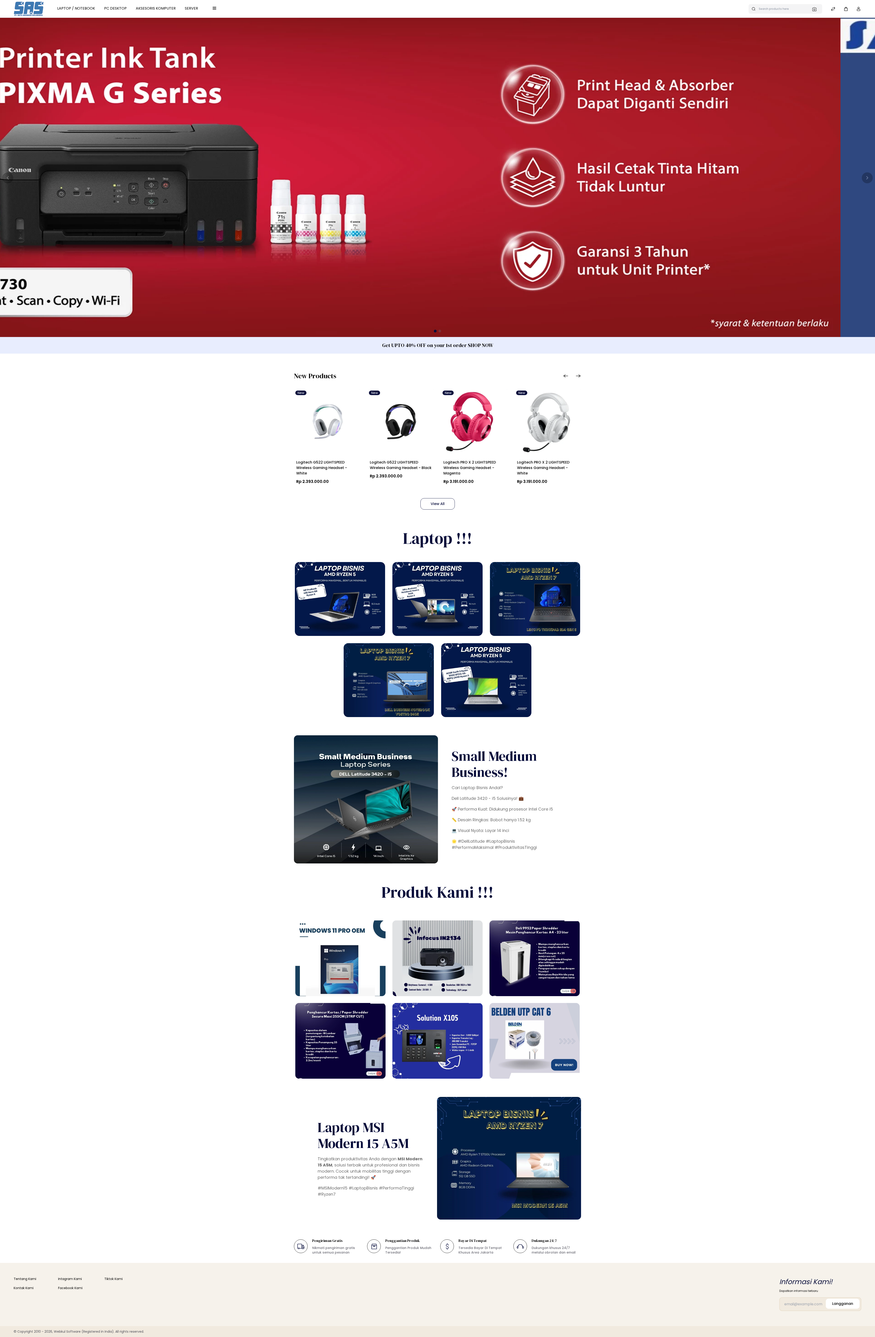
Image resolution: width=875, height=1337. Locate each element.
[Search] (815, 9)
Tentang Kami (25, 1279)
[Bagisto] (29, 8)
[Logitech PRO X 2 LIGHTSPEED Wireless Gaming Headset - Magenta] (474, 423)
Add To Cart (391, 486)
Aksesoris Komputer (156, 8)
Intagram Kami (70, 1279)
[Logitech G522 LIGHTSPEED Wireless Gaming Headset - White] (327, 423)
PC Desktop (115, 8)
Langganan (842, 1303)
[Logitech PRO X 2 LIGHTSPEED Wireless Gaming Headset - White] (548, 423)
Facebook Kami (70, 1288)
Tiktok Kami (113, 1279)
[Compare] (833, 9)
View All (438, 503)
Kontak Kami (23, 1288)
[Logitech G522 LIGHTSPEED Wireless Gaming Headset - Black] (401, 423)
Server (191, 8)
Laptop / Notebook (76, 8)
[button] (846, 9)
